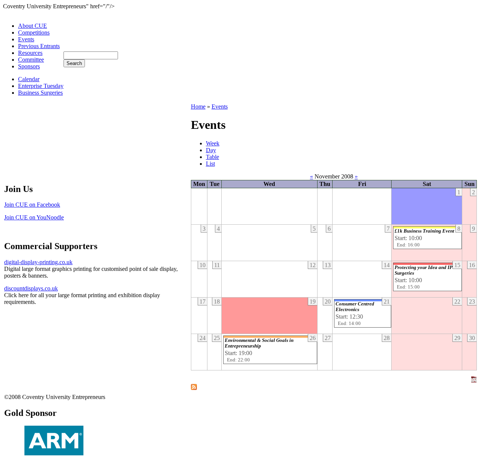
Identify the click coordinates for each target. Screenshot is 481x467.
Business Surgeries (40, 92)
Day (211, 150)
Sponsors (29, 66)
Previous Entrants (39, 46)
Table (212, 157)
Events (26, 39)
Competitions (34, 32)
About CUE (32, 26)
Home (198, 106)
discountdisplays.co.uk (31, 288)
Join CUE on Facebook (32, 204)
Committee (31, 59)
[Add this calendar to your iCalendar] (474, 380)
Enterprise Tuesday (41, 86)
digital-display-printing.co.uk (38, 262)
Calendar (28, 79)
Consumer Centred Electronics (355, 306)
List (210, 163)
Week (212, 143)
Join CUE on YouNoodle (34, 217)
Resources (30, 53)
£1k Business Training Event (424, 231)
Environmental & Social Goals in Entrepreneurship (259, 343)
